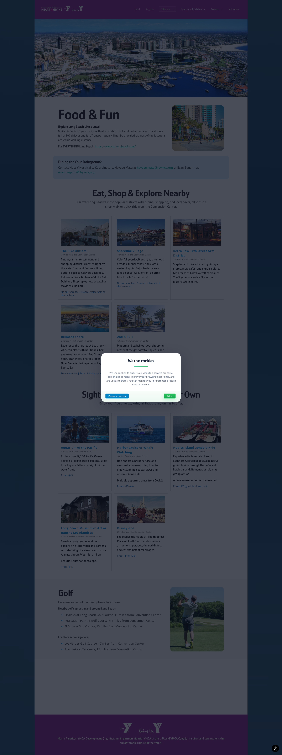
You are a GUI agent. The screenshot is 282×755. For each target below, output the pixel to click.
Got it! (169, 396)
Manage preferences (117, 396)
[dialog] (141, 377)
